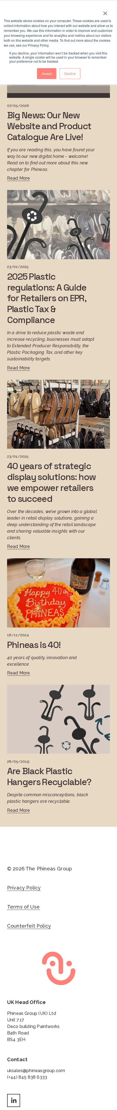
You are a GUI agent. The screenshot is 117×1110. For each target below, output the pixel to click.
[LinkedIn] (13, 1100)
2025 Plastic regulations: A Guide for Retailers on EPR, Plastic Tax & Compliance (47, 298)
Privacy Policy (24, 888)
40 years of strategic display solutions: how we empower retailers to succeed (51, 482)
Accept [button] (47, 73)
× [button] (105, 11)
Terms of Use (23, 907)
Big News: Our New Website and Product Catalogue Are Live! (49, 126)
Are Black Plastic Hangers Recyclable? (49, 776)
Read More (18, 178)
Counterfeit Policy (29, 926)
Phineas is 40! (34, 645)
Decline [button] (70, 73)
